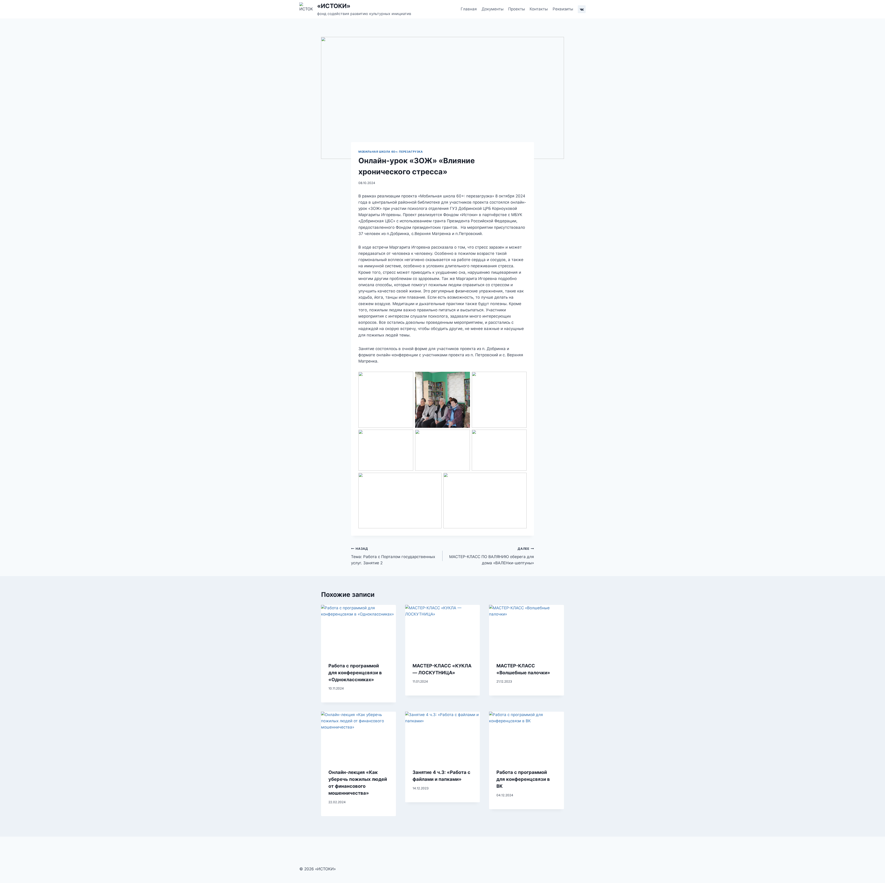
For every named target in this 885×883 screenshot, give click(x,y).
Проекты (516, 9)
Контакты (539, 9)
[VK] (582, 9)
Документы (493, 9)
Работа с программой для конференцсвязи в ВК (523, 779)
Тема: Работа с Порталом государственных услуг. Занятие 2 (393, 556)
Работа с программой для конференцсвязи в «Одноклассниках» (355, 672)
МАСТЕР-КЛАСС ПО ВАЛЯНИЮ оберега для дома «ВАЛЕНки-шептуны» (491, 556)
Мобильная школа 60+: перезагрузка (390, 151)
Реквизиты (563, 9)
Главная (469, 9)
